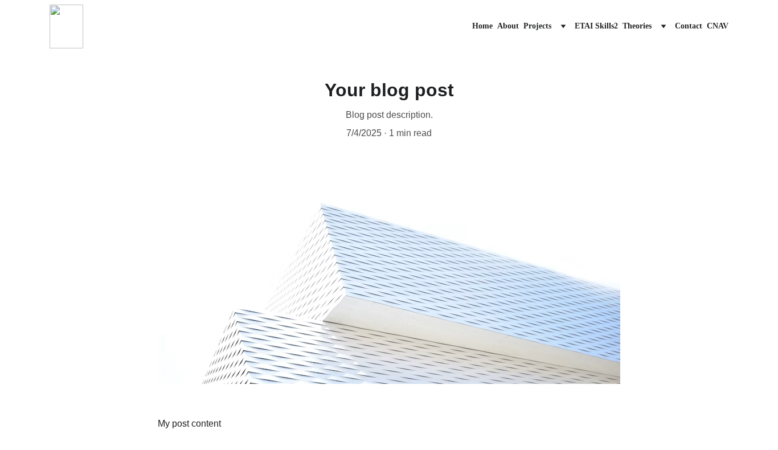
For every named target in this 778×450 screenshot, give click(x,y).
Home (482, 26)
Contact (688, 26)
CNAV (717, 26)
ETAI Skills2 (596, 26)
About (508, 26)
